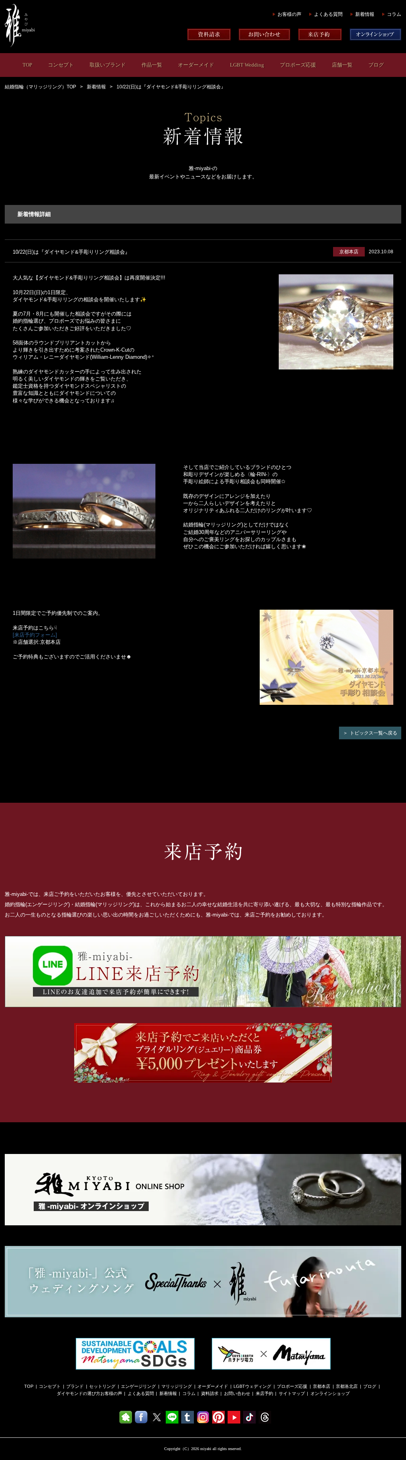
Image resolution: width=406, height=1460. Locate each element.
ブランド (75, 1386)
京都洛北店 (347, 1386)
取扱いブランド (108, 65)
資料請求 (209, 1393)
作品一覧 (152, 65)
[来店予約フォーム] (35, 635)
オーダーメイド (196, 65)
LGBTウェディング (252, 1386)
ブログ (376, 65)
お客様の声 (289, 14)
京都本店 (321, 1386)
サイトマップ (292, 1393)
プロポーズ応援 (298, 65)
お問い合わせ (237, 1393)
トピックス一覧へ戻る (373, 733)
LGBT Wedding (247, 65)
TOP (27, 65)
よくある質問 (328, 14)
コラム (394, 14)
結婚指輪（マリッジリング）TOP (40, 87)
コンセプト (61, 65)
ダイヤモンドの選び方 (78, 1393)
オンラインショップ (330, 1393)
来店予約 (264, 1393)
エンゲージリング (138, 1386)
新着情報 (364, 14)
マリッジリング (176, 1386)
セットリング (102, 1386)
